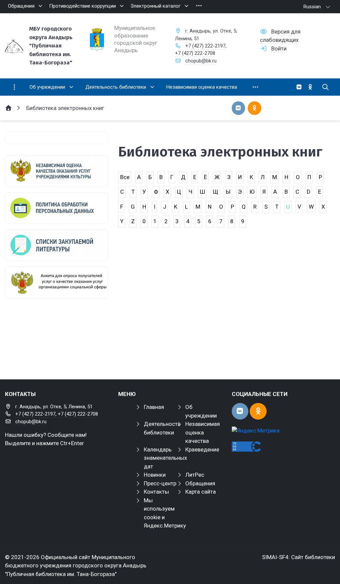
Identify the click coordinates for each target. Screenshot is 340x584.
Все (124, 177)
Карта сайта (200, 491)
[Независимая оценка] (56, 170)
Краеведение (202, 449)
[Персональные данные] (56, 208)
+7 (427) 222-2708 (195, 53)
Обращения (200, 483)
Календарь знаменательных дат (165, 458)
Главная (154, 407)
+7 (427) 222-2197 (205, 46)
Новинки (155, 474)
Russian (312, 7)
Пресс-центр (160, 483)
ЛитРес (194, 474)
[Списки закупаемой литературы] (56, 245)
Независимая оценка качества (202, 432)
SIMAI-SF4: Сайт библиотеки (298, 557)
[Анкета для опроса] (56, 282)
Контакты (156, 491)
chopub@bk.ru (200, 61)
